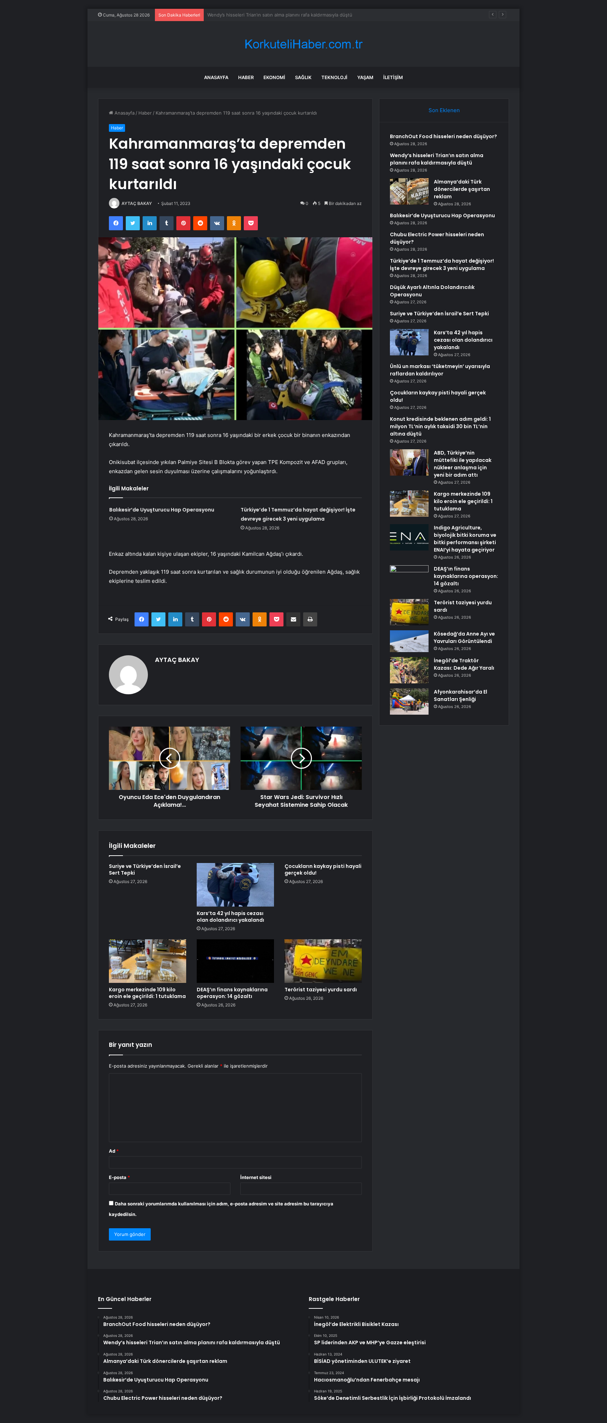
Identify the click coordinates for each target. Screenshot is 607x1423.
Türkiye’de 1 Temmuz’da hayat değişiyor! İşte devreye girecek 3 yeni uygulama (442, 264)
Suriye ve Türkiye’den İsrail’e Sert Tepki (145, 869)
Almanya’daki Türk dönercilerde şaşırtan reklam (258, 15)
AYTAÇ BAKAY (137, 203)
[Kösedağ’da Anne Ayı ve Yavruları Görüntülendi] (409, 641)
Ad (114, 1151)
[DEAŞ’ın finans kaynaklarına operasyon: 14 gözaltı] (235, 961)
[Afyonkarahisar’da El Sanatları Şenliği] (409, 701)
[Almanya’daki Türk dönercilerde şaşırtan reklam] (409, 191)
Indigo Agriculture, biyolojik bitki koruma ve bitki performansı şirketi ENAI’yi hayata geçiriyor (465, 538)
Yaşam (365, 77)
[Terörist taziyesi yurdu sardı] (323, 961)
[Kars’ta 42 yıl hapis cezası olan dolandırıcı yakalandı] (235, 885)
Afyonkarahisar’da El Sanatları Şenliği (460, 695)
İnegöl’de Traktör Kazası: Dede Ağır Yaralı (464, 664)
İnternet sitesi (256, 1177)
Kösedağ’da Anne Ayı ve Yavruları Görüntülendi (464, 637)
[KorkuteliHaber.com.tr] (303, 44)
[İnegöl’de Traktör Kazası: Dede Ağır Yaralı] (409, 670)
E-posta (119, 1177)
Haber (246, 77)
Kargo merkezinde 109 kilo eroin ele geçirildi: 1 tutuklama (147, 993)
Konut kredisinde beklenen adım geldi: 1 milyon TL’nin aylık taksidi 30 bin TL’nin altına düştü (440, 426)
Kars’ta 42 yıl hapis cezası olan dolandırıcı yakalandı (230, 916)
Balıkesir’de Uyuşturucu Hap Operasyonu (161, 509)
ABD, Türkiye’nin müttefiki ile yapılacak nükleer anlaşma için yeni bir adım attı (462, 463)
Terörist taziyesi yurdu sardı (321, 989)
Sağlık (303, 77)
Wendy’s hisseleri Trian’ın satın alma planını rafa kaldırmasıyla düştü (436, 159)
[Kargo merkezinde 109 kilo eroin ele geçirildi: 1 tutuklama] (147, 961)
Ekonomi (274, 77)
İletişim (393, 77)
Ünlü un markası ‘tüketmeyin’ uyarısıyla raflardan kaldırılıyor (440, 370)
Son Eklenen (444, 110)
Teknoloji (334, 77)
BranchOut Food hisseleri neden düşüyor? (443, 136)
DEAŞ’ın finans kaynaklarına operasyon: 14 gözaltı (232, 993)
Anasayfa (216, 77)
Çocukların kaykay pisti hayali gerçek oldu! (323, 869)
